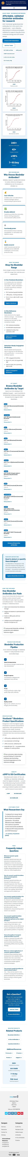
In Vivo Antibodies (19, 1137)
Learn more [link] (8, 4)
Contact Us (4, 1132)
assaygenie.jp (5, 1144)
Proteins (17, 1140)
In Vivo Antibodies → (14, 1039)
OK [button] (14, 7)
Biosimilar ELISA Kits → (14, 1035)
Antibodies (18, 1135)
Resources (4, 1129)
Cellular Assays (19, 1132)
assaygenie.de (5, 1146)
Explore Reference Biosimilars (11, 337)
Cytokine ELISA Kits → (14, 1044)
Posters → (9, 1057)
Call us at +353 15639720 (14, 1109)
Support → (19, 1057)
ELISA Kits (18, 1126)
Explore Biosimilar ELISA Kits (15, 576)
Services (3, 1126)
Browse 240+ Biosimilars (11, 40)
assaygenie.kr (5, 1142)
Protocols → (9, 1053)
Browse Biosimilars (14, 1014)
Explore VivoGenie (11, 303)
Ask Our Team (9, 45)
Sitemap (3, 1135)
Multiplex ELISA (19, 1129)
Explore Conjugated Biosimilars (11, 371)
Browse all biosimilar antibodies (14, 544)
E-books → (19, 1053)
